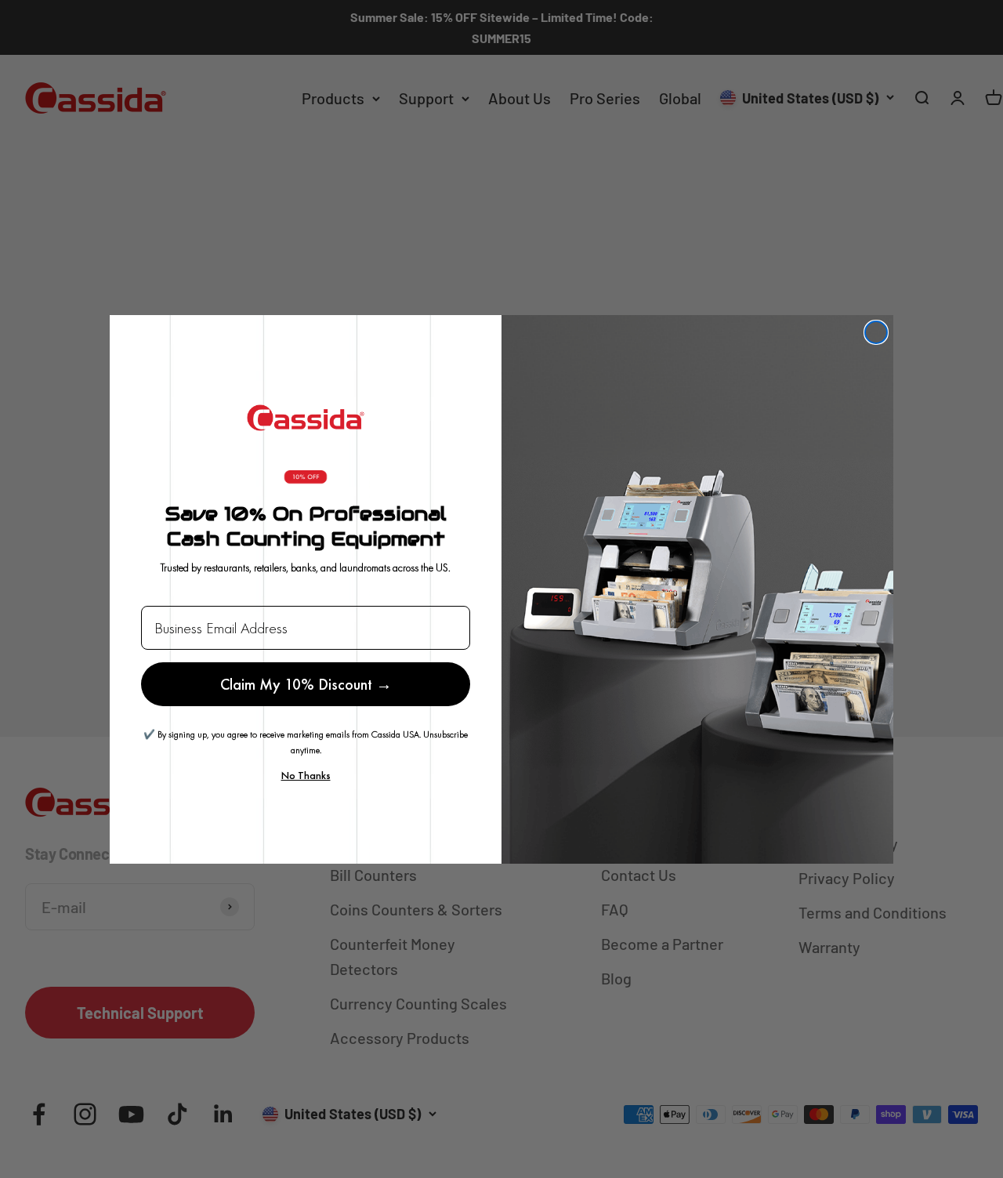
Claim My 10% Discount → (306, 684)
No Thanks (306, 775)
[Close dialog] (876, 332)
